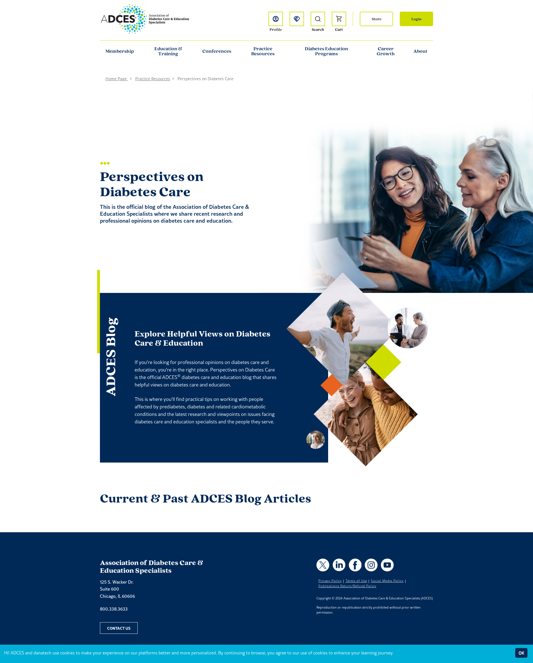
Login (416, 18)
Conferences (216, 51)
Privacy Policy (330, 581)
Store (376, 18)
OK (521, 653)
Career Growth (386, 51)
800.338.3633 (114, 609)
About (420, 51)
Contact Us (118, 628)
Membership (119, 51)
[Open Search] (318, 19)
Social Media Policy (387, 581)
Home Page (116, 79)
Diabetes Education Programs (326, 51)
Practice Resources (263, 51)
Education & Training (168, 51)
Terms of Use (356, 581)
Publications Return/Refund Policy (347, 586)
